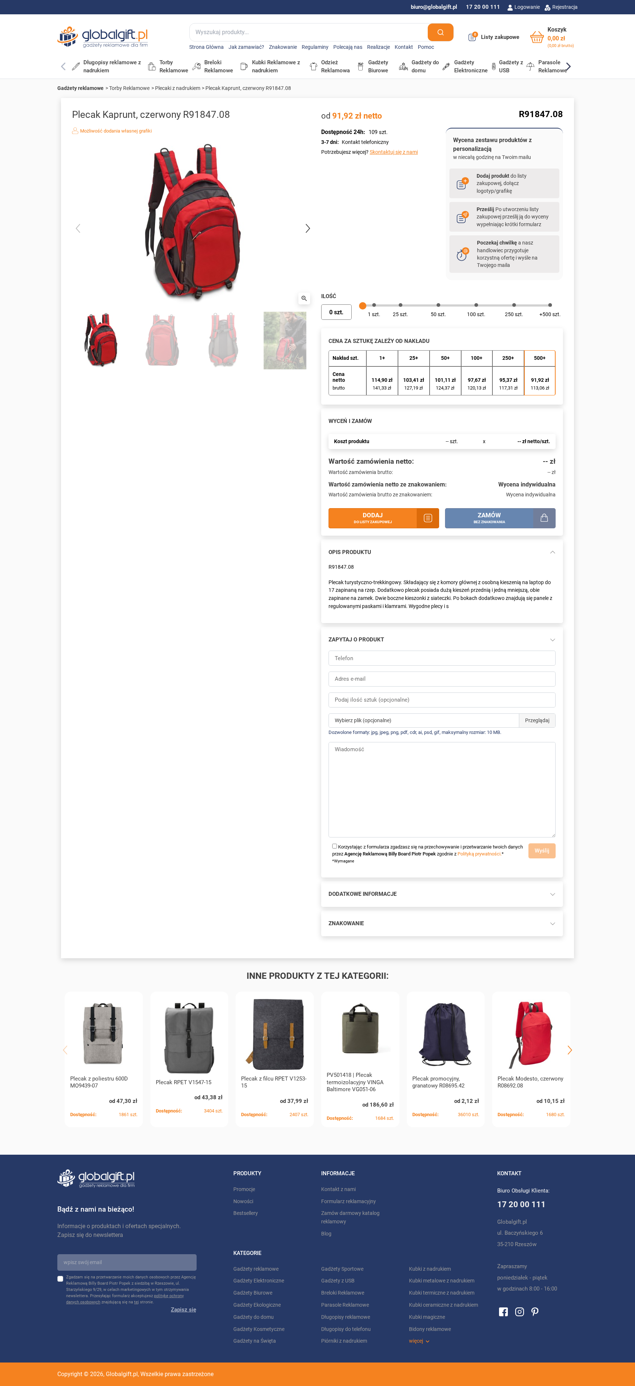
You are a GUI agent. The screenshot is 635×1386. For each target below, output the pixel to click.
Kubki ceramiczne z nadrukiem (443, 1305)
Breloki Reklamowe (342, 1293)
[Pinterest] (534, 1311)
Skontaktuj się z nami (394, 152)
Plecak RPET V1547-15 (183, 1082)
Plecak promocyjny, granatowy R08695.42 (438, 1082)
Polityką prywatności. (480, 854)
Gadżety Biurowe (252, 1293)
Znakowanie (283, 47)
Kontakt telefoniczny (365, 142)
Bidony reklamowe (430, 1329)
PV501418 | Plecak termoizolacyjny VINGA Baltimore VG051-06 (355, 1082)
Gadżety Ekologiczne (257, 1305)
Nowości (243, 1201)
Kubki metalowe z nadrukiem (441, 1281)
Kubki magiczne (427, 1317)
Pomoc (426, 47)
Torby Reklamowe (129, 88)
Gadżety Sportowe (342, 1269)
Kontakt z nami (338, 1189)
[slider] (362, 306)
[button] (552, 37)
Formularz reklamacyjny (348, 1201)
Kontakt (404, 47)
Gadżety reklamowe (80, 88)
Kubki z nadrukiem (430, 1269)
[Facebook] (503, 1311)
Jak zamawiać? (246, 47)
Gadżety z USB (338, 1281)
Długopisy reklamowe (345, 1317)
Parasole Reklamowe (345, 1305)
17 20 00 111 (483, 7)
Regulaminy (315, 47)
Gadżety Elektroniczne (258, 1281)
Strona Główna (206, 47)
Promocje (244, 1189)
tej (136, 1302)
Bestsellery (245, 1213)
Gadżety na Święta (254, 1341)
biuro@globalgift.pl (434, 7)
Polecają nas (347, 47)
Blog (326, 1234)
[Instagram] (519, 1311)
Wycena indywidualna (527, 484)
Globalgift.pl (122, 1374)
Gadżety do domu (253, 1317)
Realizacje (378, 47)
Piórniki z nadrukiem (344, 1341)
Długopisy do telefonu (346, 1329)
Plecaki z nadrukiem (177, 88)
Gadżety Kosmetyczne (258, 1329)
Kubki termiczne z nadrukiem (441, 1293)
